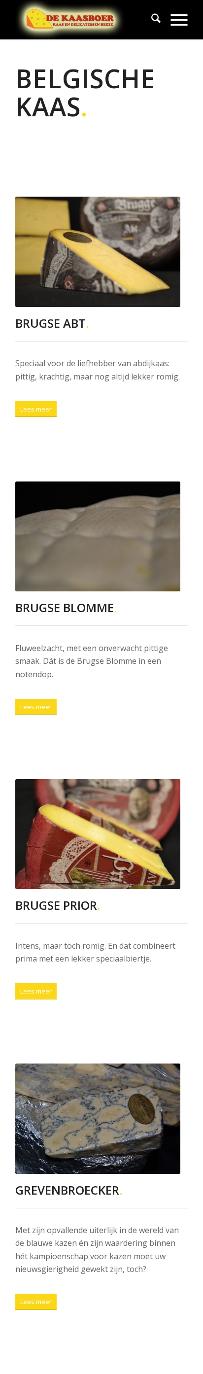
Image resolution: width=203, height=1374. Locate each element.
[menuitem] (151, 19)
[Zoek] (151, 19)
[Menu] (174, 19)
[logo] (84, 19)
